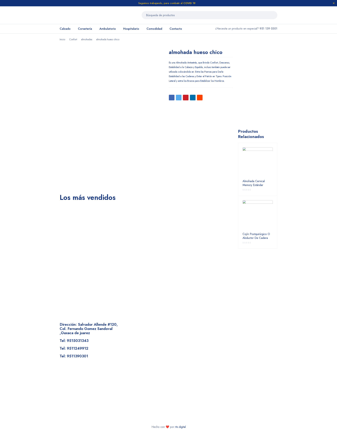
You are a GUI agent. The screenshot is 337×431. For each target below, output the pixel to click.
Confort (73, 39)
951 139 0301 (268, 29)
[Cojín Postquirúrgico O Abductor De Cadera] (258, 215)
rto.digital (180, 427)
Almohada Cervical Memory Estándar (254, 183)
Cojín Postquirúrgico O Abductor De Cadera (256, 236)
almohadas (86, 39)
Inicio (62, 39)
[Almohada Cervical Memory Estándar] (258, 162)
